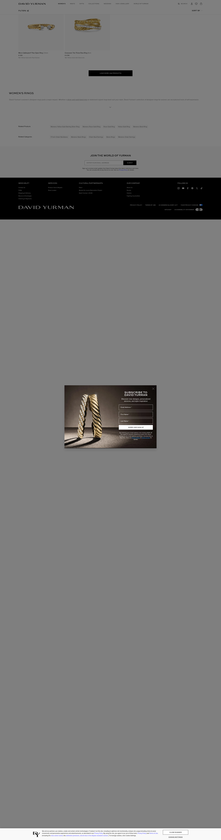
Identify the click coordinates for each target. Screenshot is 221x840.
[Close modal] (154, 387)
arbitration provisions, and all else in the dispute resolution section (87, 835)
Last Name (124, 421)
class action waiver (57, 835)
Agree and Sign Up (136, 427)
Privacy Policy (136, 438)
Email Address (126, 407)
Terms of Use (146, 438)
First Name (124, 414)
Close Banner (175, 832)
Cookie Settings (176, 837)
